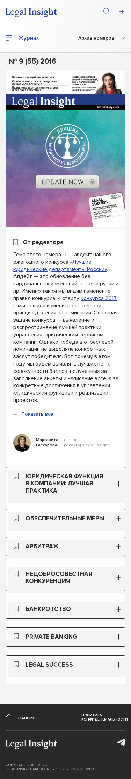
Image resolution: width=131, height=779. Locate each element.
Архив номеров (96, 38)
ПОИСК (106, 11)
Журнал (29, 38)
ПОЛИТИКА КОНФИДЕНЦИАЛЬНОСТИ (104, 717)
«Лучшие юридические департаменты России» (60, 265)
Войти (122, 11)
